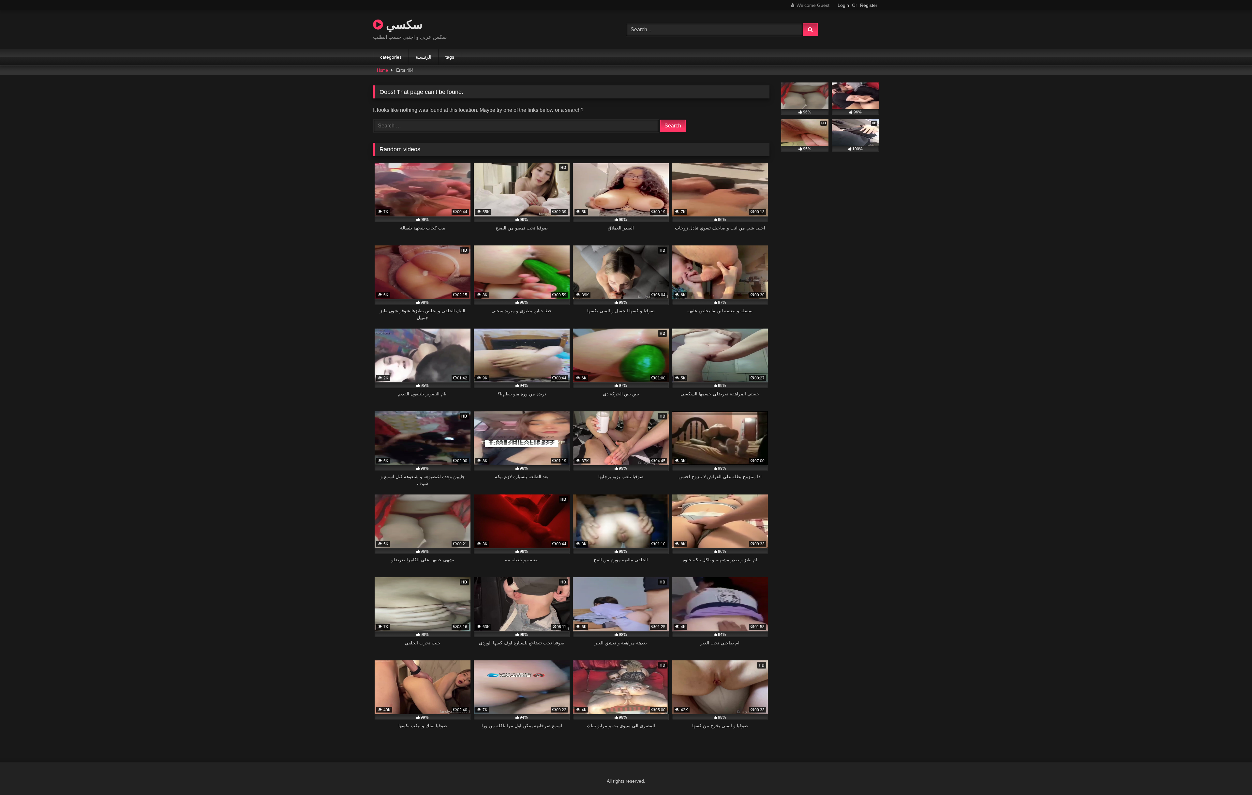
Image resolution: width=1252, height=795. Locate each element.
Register (868, 5)
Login (843, 5)
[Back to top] (1232, 775)
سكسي (403, 24)
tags (449, 57)
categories (391, 57)
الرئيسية (423, 57)
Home (382, 70)
